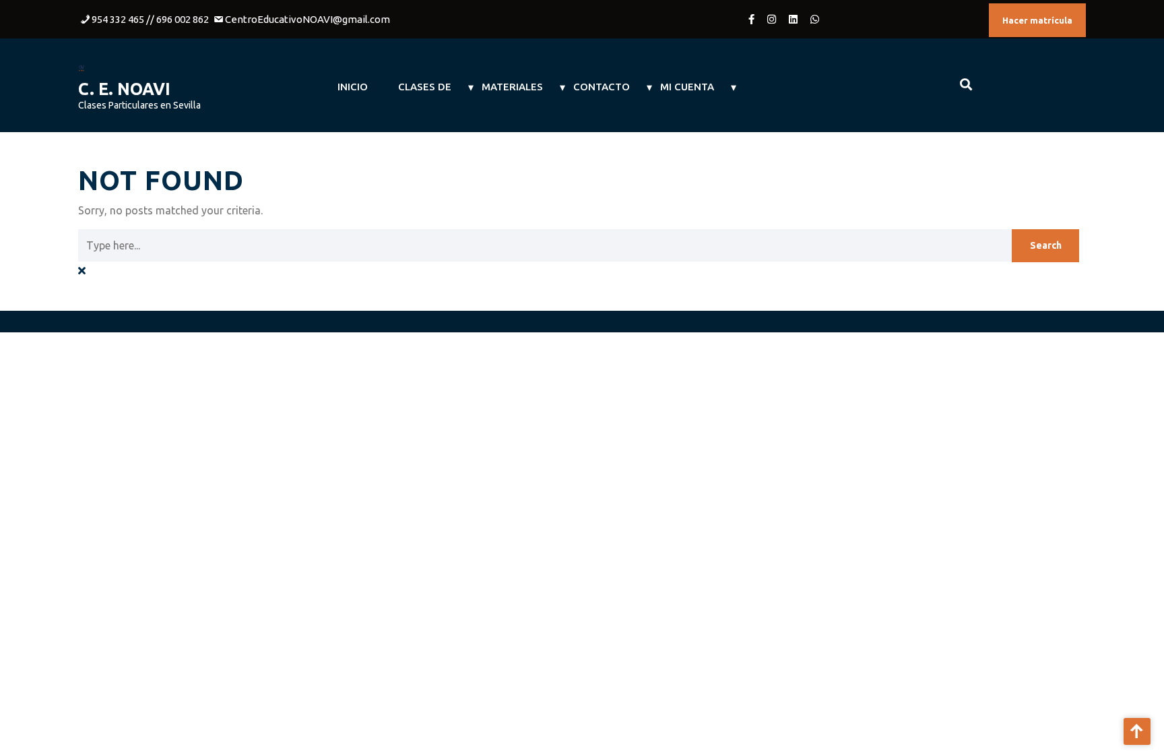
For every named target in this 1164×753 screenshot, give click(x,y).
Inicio (352, 86)
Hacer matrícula (1037, 20)
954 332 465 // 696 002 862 (150, 19)
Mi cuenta (687, 86)
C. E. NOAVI (124, 89)
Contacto (601, 86)
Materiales (512, 86)
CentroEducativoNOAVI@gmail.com (307, 19)
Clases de (424, 86)
